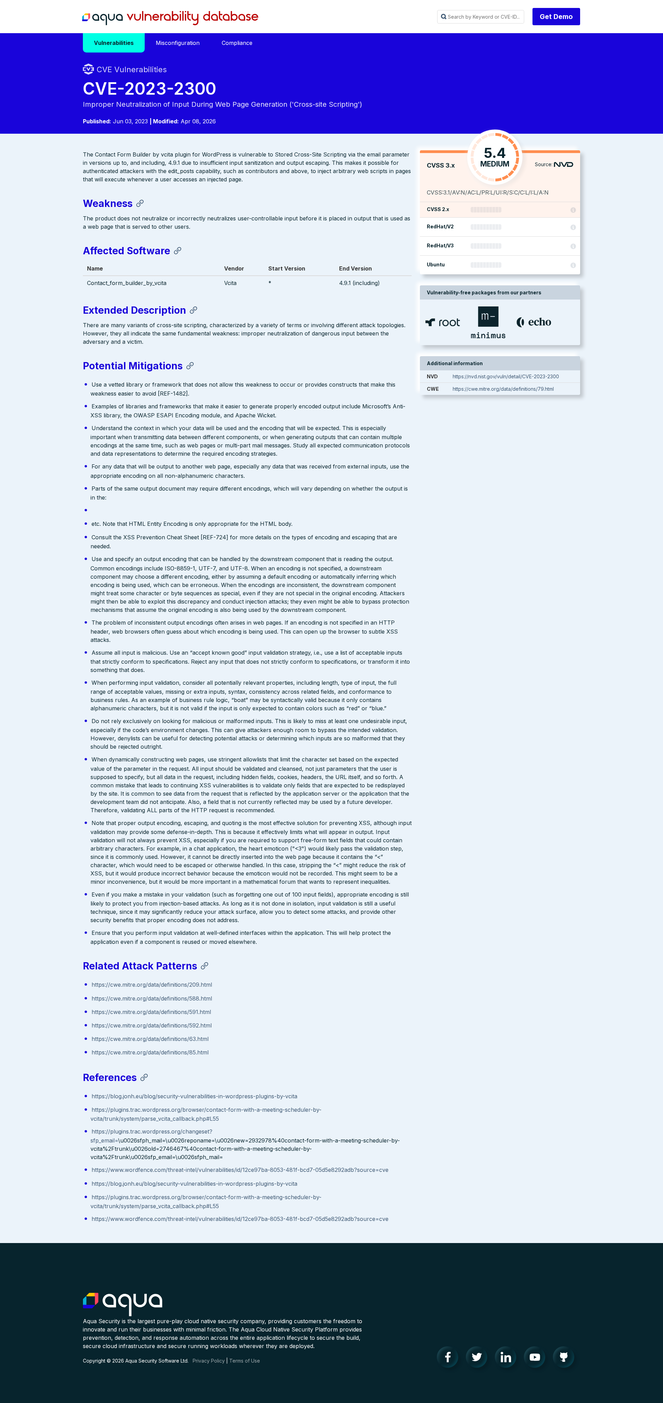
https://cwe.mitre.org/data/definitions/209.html (152, 984)
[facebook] (449, 1358)
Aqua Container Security (122, 1305)
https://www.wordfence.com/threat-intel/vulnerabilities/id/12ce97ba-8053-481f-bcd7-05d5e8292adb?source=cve (240, 1169)
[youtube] (536, 1358)
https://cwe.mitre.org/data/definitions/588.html (152, 998)
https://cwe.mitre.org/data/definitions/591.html (151, 1011)
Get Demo (556, 16)
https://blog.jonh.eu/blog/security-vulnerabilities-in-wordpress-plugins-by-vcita (194, 1096)
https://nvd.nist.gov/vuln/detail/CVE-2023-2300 (506, 376)
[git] (565, 1358)
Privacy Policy (209, 1361)
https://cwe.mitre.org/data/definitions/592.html (152, 1025)
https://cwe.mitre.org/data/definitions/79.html (503, 389)
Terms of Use (244, 1361)
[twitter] (478, 1358)
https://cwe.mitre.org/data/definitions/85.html (150, 1052)
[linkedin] (507, 1358)
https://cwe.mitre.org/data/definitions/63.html (150, 1038)
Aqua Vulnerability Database (170, 18)
